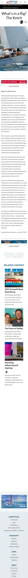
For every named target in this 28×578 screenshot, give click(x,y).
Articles (10, 5)
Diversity (14, 538)
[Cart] (25, 2)
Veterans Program (14, 546)
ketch (8, 256)
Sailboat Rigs (18, 5)
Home (4, 5)
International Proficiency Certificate (14, 530)
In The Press (14, 571)
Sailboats (20, 254)
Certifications (14, 525)
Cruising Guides (14, 557)
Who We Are (14, 568)
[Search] (21, 2)
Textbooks (14, 560)
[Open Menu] (2, 2)
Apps (14, 522)
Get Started (14, 520)
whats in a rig (17, 256)
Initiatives (14, 541)
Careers (14, 573)
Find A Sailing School (14, 528)
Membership (14, 544)
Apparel (14, 554)
